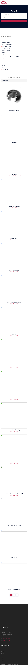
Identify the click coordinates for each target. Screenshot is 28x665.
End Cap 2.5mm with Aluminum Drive (14, 366)
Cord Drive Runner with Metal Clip (14, 589)
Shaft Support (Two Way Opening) (14, 525)
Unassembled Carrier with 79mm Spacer (14, 398)
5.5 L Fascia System (6, 48)
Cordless (3, 54)
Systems (3, 656)
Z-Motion (4, 40)
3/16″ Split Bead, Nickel (14, 110)
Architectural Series (6, 50)
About (2, 651)
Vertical (3, 59)
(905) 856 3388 (6, 640)
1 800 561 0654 (6, 642)
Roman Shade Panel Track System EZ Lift (10, 57)
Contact (2, 660)
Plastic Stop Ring (14, 557)
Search (14, 21)
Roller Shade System (6, 42)
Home (2, 649)
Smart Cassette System (7, 46)
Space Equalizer (14, 462)
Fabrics (3, 65)
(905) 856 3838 (6, 639)
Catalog (2, 658)
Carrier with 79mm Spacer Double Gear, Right (14, 494)
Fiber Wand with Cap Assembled (14, 302)
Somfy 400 (4, 52)
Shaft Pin (14, 334)
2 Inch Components (6, 63)
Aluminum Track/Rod (14, 238)
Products (3, 653)
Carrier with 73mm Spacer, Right (14, 430)
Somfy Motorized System (7, 44)
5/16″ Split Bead (14, 142)
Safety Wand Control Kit (14, 270)
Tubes (3, 67)
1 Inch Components (6, 61)
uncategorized (5, 69)
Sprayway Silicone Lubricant (14, 206)
